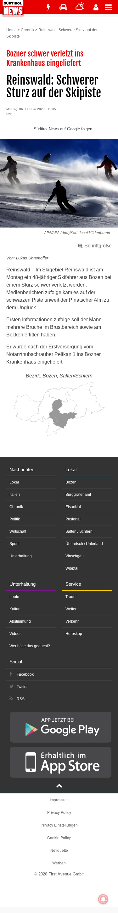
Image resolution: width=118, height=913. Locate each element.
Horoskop (73, 633)
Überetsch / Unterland (84, 544)
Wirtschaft (17, 531)
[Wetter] (80, 7)
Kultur (14, 609)
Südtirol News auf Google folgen (63, 129)
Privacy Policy (59, 812)
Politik (14, 519)
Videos (15, 633)
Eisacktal (73, 507)
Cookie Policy (59, 837)
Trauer (71, 597)
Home (11, 30)
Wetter (70, 609)
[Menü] (111, 7)
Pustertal (73, 519)
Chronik (27, 30)
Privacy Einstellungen (59, 824)
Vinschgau (74, 556)
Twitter (22, 687)
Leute (14, 597)
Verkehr (72, 621)
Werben (59, 862)
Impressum (59, 799)
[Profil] (95, 7)
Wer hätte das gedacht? (29, 646)
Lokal (14, 482)
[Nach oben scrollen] (59, 786)
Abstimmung (20, 621)
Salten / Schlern (79, 531)
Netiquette (59, 850)
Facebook (25, 674)
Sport (14, 544)
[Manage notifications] (103, 899)
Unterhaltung (20, 556)
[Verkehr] (63, 7)
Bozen (70, 482)
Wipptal (71, 568)
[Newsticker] (48, 7)
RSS (21, 699)
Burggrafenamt (78, 494)
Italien (14, 494)
